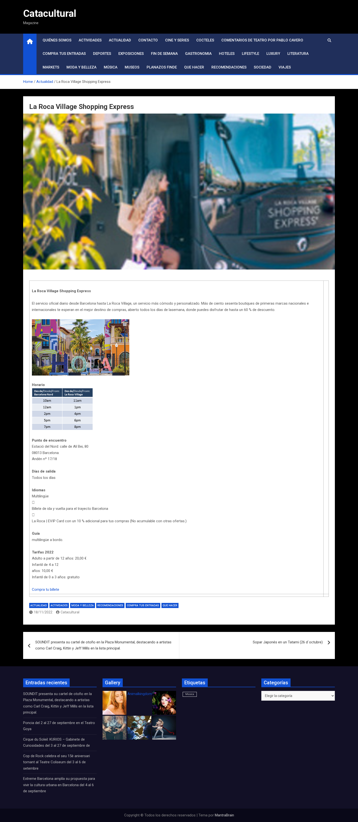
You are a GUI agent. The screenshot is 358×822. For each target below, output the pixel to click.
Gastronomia (198, 53)
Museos (132, 67)
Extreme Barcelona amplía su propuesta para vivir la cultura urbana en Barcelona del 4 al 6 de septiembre (59, 784)
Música (110, 67)
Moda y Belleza (81, 67)
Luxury (273, 53)
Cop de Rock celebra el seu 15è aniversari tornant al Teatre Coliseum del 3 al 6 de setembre (56, 762)
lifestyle (250, 53)
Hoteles (227, 53)
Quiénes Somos (57, 40)
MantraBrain (224, 815)
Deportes (102, 53)
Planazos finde (162, 67)
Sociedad (262, 67)
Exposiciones (131, 53)
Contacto (148, 40)
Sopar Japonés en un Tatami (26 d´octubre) (288, 642)
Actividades (90, 40)
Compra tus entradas (64, 53)
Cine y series (177, 40)
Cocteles (205, 40)
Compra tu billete (45, 589)
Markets (51, 67)
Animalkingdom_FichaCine (148, 694)
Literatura (298, 53)
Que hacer (194, 67)
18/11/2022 (43, 612)
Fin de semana (164, 53)
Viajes (285, 67)
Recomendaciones (228, 67)
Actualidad (120, 40)
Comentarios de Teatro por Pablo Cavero (262, 40)
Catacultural (49, 13)
